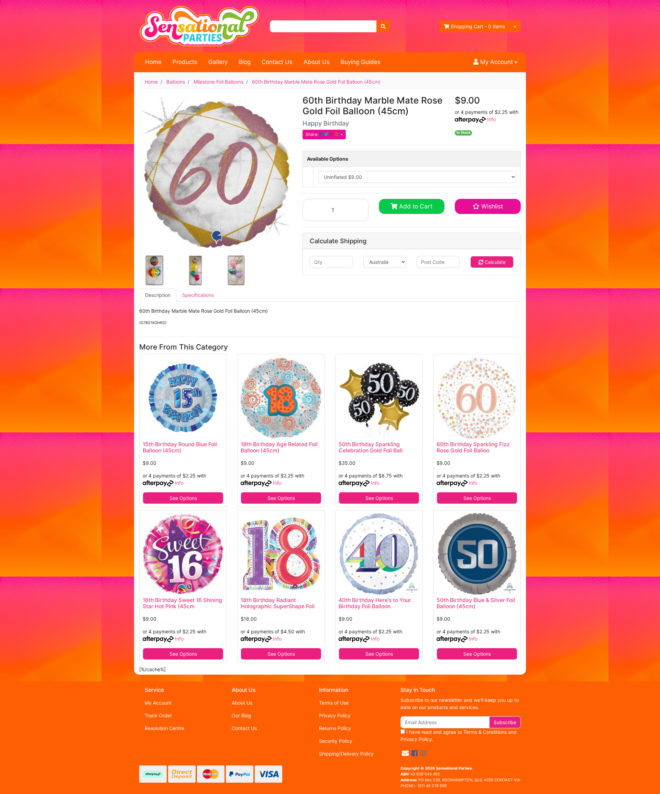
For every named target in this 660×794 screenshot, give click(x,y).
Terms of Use (334, 703)
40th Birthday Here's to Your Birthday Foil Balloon (375, 603)
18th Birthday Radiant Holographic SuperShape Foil (278, 603)
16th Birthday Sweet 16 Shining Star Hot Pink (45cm (182, 603)
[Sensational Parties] (199, 26)
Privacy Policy (335, 715)
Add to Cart (414, 206)
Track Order (158, 715)
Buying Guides (361, 61)
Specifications (198, 295)
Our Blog (241, 715)
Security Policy (335, 741)
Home (153, 61)
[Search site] (383, 26)
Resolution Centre (164, 728)
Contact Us (277, 61)
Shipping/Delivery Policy (346, 754)
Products (185, 61)
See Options (183, 498)
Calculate (494, 262)
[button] (495, 62)
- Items (478, 26)
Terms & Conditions (485, 732)
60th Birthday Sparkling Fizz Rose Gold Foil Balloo (473, 447)
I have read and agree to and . (458, 735)
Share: (312, 134)
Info (491, 119)
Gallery (218, 61)
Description (157, 295)
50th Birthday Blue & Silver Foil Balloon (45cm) (476, 603)
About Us (317, 61)
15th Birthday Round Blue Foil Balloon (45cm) (180, 447)
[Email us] (405, 753)
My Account (158, 703)
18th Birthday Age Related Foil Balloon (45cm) (279, 447)
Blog (245, 61)
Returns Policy (335, 728)
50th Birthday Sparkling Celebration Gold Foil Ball (371, 447)
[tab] (157, 295)
